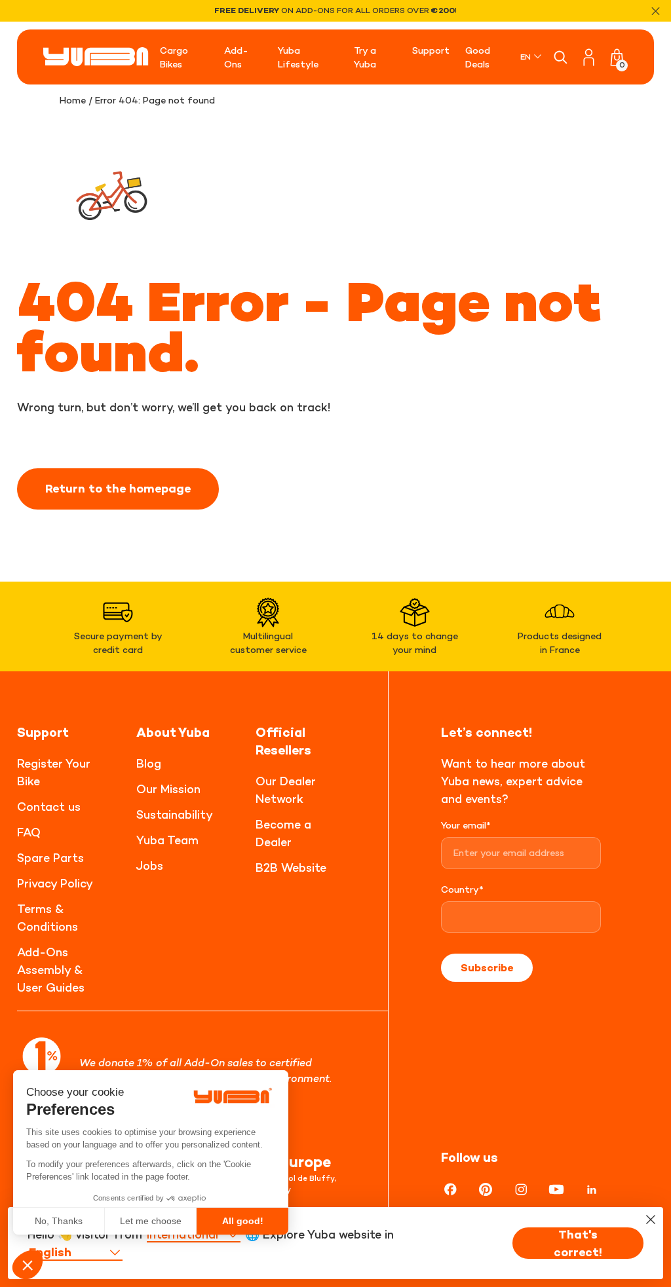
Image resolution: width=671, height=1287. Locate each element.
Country (462, 889)
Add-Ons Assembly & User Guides (51, 969)
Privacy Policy (55, 883)
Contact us (49, 806)
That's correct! (578, 1243)
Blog (148, 763)
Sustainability (174, 814)
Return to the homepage (118, 488)
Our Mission (168, 789)
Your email (466, 824)
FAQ (29, 832)
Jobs (149, 865)
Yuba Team (167, 840)
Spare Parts (50, 858)
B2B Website (291, 867)
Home (73, 99)
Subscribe (487, 967)
